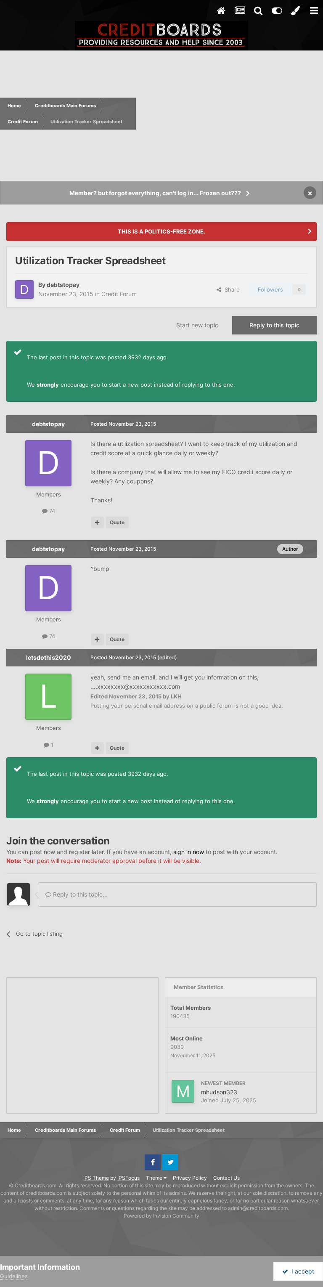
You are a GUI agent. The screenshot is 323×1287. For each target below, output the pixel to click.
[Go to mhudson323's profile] (183, 1091)
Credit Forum (119, 293)
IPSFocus (128, 1178)
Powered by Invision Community (161, 1216)
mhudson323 (219, 1092)
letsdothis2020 (48, 657)
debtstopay (63, 284)
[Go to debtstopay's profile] (24, 289)
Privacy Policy (190, 1178)
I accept (301, 1271)
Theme (155, 1178)
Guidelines (14, 1276)
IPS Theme (96, 1178)
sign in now (188, 851)
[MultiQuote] (97, 522)
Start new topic (197, 325)
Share (230, 289)
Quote (117, 522)
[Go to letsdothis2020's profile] (48, 697)
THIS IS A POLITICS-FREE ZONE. (161, 231)
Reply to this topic (274, 325)
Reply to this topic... (79, 894)
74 (51, 510)
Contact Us (226, 1178)
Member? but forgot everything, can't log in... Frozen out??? (155, 192)
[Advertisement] (229, 113)
